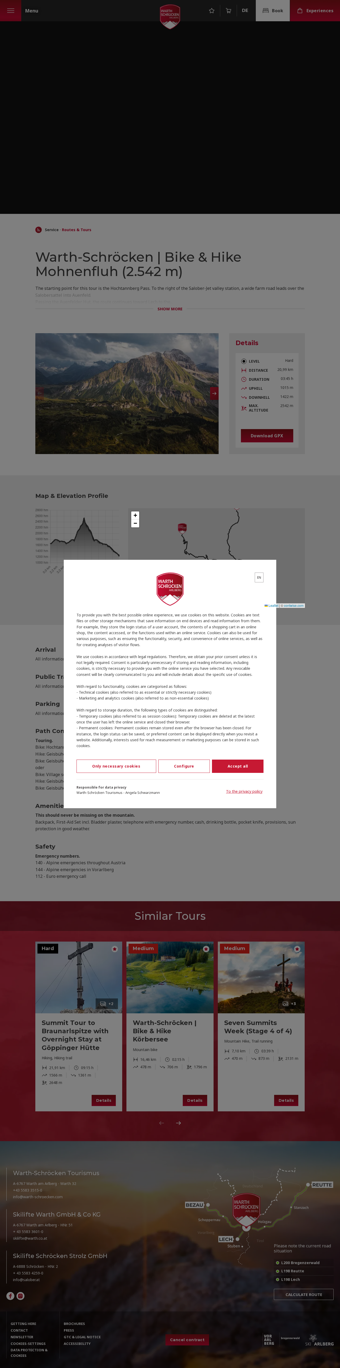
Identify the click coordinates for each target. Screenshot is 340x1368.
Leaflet (273, 605)
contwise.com (294, 605)
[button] (135, 515)
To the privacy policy (244, 791)
